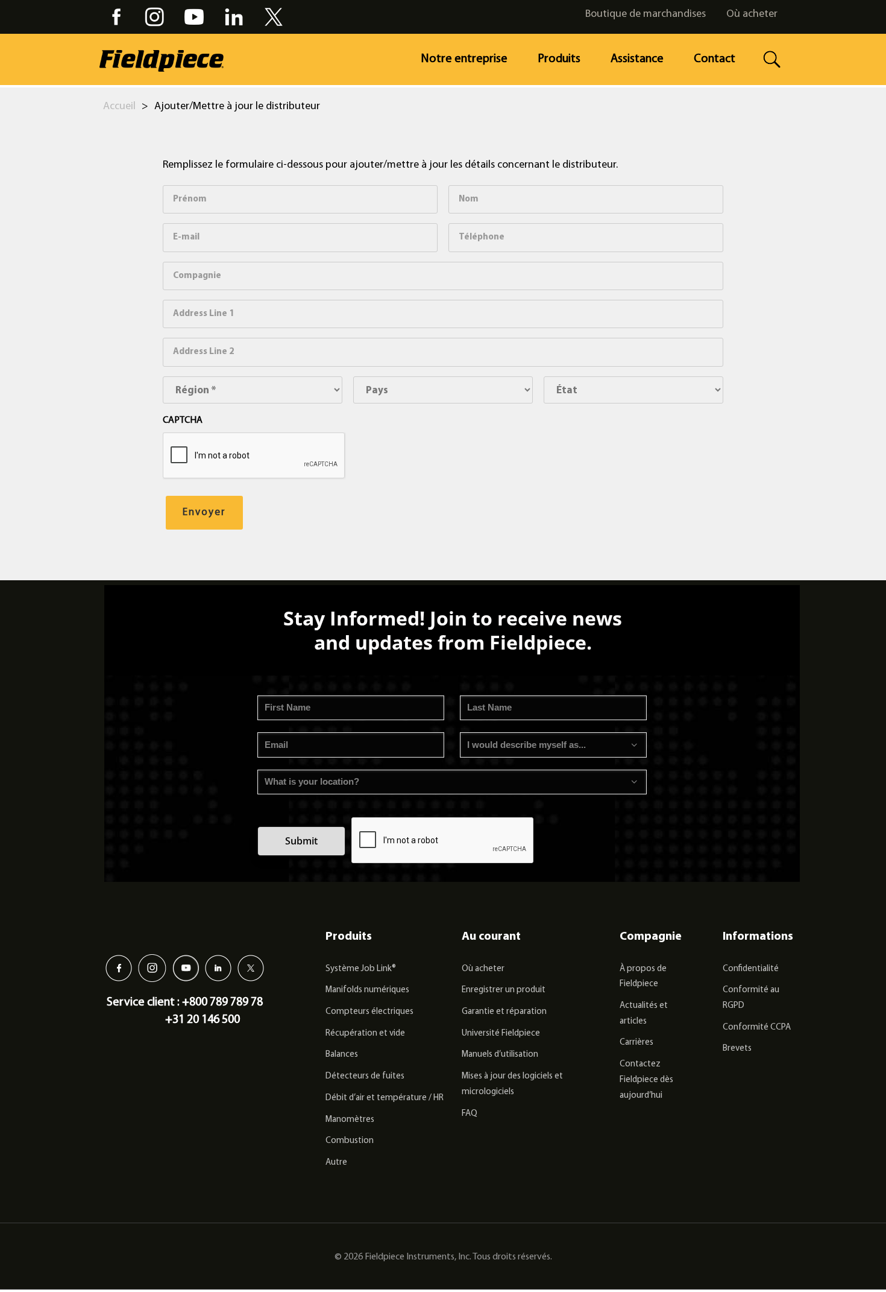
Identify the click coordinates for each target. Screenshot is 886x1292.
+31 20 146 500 (202, 1020)
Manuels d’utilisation (500, 1054)
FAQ (469, 1113)
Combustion (349, 1140)
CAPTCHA (183, 420)
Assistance (637, 59)
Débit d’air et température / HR (384, 1098)
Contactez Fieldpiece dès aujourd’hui (646, 1080)
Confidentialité (751, 969)
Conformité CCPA (757, 1027)
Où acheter (752, 14)
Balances (341, 1054)
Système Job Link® (360, 969)
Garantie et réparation (504, 1011)
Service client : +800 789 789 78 (185, 1002)
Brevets (737, 1048)
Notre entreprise (464, 59)
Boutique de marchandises (645, 14)
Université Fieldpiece (501, 1033)
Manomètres (349, 1119)
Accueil (119, 106)
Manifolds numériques (367, 990)
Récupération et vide (365, 1033)
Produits (559, 59)
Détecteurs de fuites (364, 1076)
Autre (336, 1162)
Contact (714, 59)
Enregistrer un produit (503, 990)
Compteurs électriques (369, 1011)
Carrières (636, 1042)
